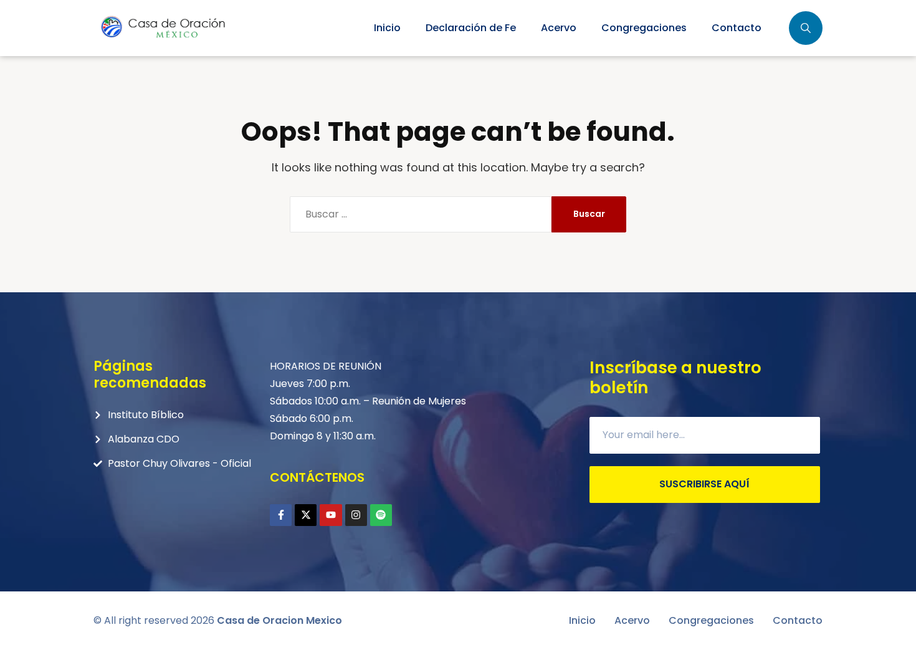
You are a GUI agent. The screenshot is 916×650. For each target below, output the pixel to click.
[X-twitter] (306, 515)
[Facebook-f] (281, 515)
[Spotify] (381, 515)
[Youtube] (330, 515)
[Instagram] (356, 515)
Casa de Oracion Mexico (279, 620)
